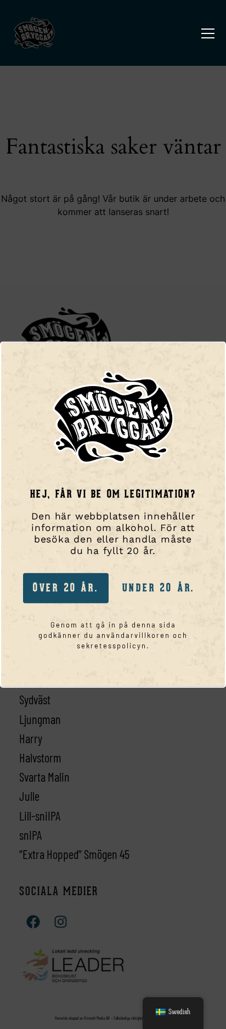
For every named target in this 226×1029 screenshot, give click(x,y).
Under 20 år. (158, 587)
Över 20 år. (66, 587)
